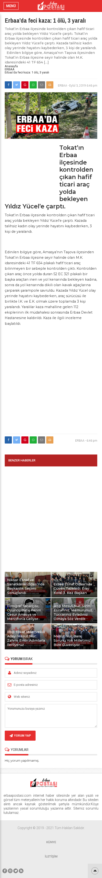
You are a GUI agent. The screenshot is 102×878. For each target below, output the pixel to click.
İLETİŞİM (51, 856)
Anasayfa (11, 66)
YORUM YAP (22, 735)
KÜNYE (51, 842)
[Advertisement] (31, 170)
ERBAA (9, 69)
